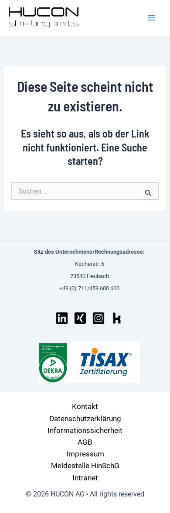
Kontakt (85, 406)
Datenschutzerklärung (85, 418)
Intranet (85, 477)
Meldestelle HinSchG (85, 465)
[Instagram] (98, 318)
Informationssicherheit (85, 430)
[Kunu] (116, 318)
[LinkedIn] (61, 318)
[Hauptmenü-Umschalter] (152, 18)
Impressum (85, 453)
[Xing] (80, 318)
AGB (85, 442)
